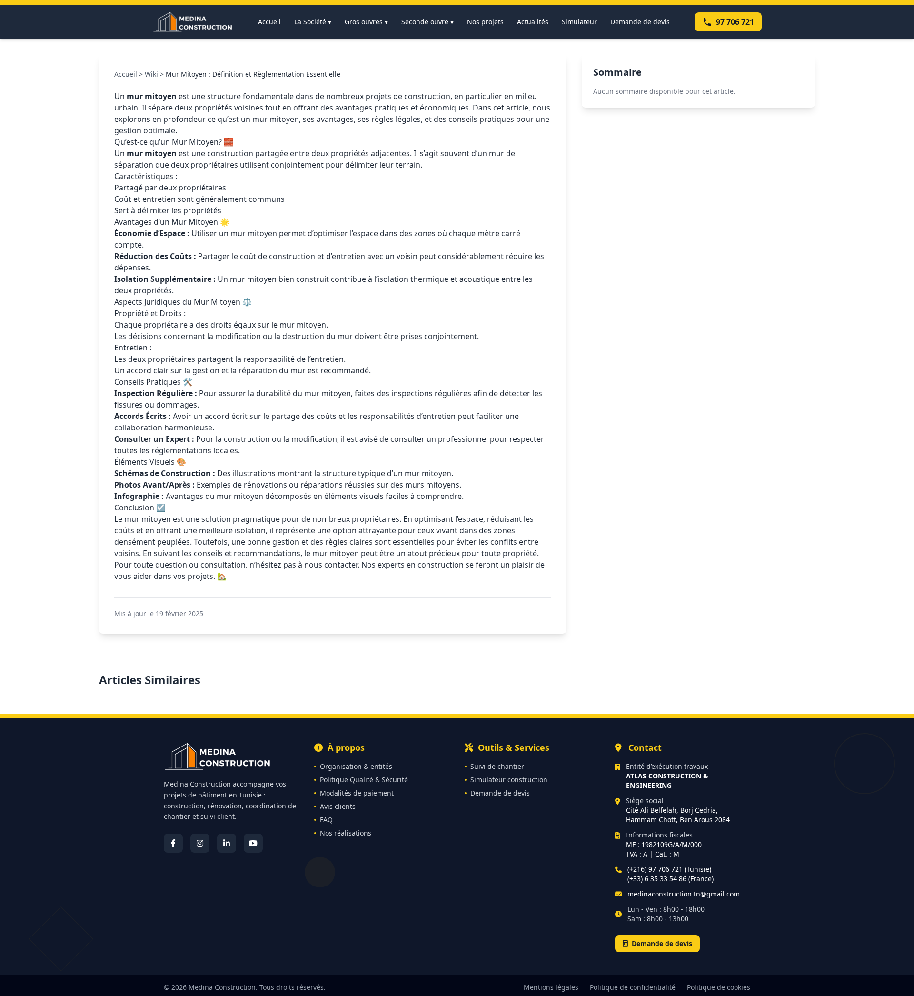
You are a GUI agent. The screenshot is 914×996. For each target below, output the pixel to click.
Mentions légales (551, 987)
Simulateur (579, 21)
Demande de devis (640, 21)
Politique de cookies (718, 987)
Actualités (532, 21)
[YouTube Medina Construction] (253, 843)
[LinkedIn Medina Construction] (226, 843)
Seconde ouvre (427, 21)
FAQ (326, 819)
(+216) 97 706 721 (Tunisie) (669, 869)
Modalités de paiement (357, 792)
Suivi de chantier (497, 766)
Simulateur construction (508, 779)
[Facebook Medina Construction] (173, 843)
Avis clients (338, 806)
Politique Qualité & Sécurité (364, 779)
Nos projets (485, 21)
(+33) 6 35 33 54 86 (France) (670, 878)
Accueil (269, 21)
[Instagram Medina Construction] (199, 843)
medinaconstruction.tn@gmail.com (683, 893)
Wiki (151, 74)
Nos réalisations (345, 832)
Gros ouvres (366, 21)
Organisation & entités (356, 766)
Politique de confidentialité (633, 987)
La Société (312, 21)
